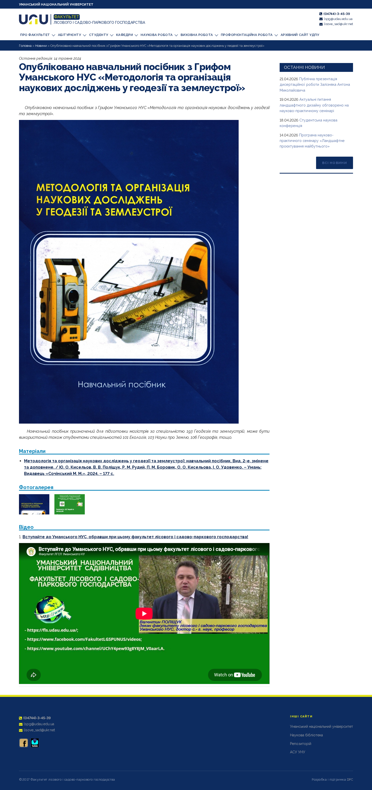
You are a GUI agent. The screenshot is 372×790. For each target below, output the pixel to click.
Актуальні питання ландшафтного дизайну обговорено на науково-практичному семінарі (314, 105)
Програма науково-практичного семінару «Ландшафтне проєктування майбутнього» (312, 141)
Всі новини (334, 163)
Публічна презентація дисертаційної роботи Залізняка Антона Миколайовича (315, 84)
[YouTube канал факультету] (34, 742)
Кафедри (124, 35)
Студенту (98, 35)
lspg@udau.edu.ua (338, 19)
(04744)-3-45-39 (336, 14)
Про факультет (35, 35)
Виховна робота (197, 35)
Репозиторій (300, 744)
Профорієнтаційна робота (247, 35)
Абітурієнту (69, 35)
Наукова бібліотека (306, 735)
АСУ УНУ (297, 752)
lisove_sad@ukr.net (338, 24)
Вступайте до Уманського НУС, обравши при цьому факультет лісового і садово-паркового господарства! (135, 536)
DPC (350, 779)
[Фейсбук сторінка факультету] (23, 742)
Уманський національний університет (56, 4)
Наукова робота (157, 35)
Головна (25, 46)
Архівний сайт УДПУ (300, 35)
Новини (41, 46)
